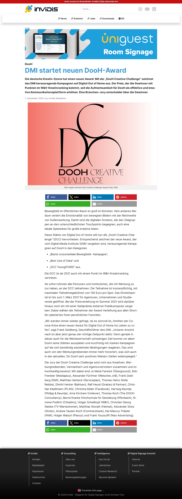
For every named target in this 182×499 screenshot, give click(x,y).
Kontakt (36, 459)
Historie (136, 459)
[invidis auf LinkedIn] (154, 9)
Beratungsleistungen (76, 477)
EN (122, 18)
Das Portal (104, 459)
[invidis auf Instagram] (140, 9)
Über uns (70, 459)
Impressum (38, 471)
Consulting (70, 453)
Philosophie (71, 471)
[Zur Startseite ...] (42, 9)
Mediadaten (38, 465)
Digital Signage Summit (142, 453)
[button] (56, 197)
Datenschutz (38, 477)
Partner (136, 471)
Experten (70, 465)
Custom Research (108, 471)
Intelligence (103, 453)
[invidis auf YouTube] (147, 9)
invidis (34, 453)
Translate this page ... (92, 490)
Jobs (92, 18)
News (64, 18)
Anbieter (78, 18)
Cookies (36, 483)
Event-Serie (138, 465)
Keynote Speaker (107, 477)
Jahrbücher (105, 465)
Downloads (108, 18)
